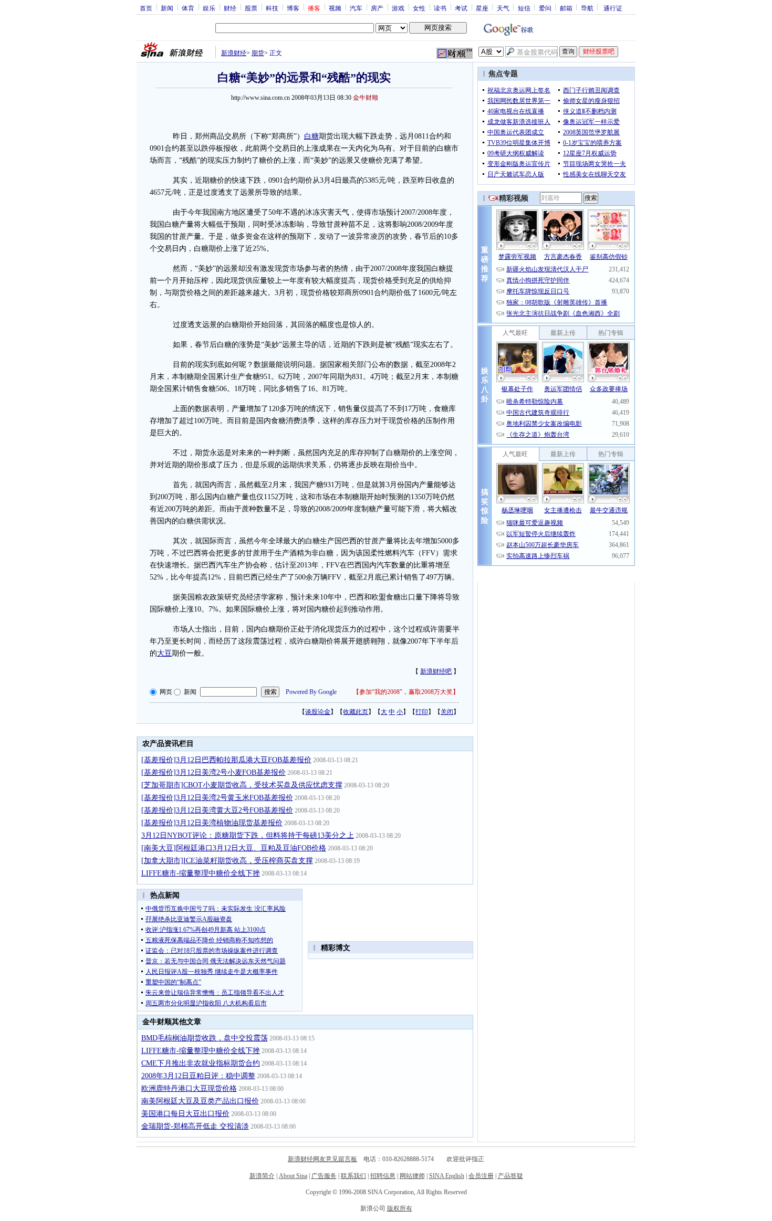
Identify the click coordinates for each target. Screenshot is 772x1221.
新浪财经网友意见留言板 (322, 1159)
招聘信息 (382, 1176)
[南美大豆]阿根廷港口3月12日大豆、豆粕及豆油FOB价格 (233, 848)
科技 (272, 8)
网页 (166, 692)
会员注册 (481, 1176)
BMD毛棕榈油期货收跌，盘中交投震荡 (204, 1038)
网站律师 (412, 1176)
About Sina (293, 1176)
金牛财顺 (365, 97)
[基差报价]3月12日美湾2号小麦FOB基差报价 (213, 772)
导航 (587, 8)
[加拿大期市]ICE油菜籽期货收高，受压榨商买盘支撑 (227, 861)
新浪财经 (233, 53)
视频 (335, 8)
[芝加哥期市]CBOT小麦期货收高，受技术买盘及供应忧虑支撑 (241, 785)
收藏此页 (355, 711)
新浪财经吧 (436, 671)
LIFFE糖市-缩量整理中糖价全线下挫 (200, 873)
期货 (258, 53)
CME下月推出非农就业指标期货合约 (200, 1063)
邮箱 (566, 8)
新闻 (167, 8)
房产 (377, 8)
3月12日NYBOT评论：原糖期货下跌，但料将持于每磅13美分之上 (247, 835)
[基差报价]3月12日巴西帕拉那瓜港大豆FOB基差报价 (226, 760)
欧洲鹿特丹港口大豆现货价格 (189, 1088)
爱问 (545, 8)
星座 (482, 8)
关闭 (447, 711)
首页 (146, 8)
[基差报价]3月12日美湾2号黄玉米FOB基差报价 (217, 798)
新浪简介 (262, 1176)
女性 (419, 8)
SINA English (446, 1176)
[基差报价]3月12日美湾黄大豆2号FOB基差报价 (217, 810)
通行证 (612, 8)
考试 (461, 8)
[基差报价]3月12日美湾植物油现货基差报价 (212, 823)
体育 (188, 8)
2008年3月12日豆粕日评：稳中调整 (198, 1076)
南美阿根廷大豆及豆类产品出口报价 (200, 1101)
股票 (251, 8)
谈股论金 (317, 711)
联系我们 (353, 1176)
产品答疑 (510, 1176)
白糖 (311, 136)
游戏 (398, 8)
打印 (421, 711)
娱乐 (209, 8)
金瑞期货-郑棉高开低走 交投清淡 (195, 1126)
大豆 (164, 653)
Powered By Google (311, 692)
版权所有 (399, 1208)
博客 (293, 8)
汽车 (356, 8)
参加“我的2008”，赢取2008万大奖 (406, 692)
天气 (503, 8)
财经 (230, 8)
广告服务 (324, 1176)
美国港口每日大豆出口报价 (185, 1114)
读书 (440, 8)
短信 (524, 8)
